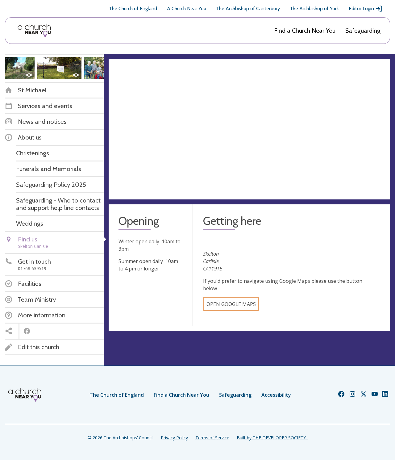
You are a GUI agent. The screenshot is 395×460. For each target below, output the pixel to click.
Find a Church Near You (304, 30)
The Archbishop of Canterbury (248, 8)
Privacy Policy (174, 438)
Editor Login (361, 8)
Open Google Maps (231, 304)
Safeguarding (362, 30)
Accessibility (276, 394)
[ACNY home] (34, 30)
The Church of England (133, 8)
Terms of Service (212, 438)
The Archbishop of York (314, 8)
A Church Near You (186, 8)
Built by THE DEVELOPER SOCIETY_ (272, 438)
